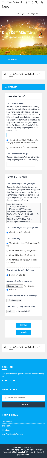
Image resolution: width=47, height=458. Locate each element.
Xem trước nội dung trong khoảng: (21, 306)
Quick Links (12, 60)
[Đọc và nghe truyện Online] (23, 221)
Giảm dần (13, 289)
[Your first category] (23, 204)
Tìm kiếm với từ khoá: (16, 103)
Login (22, 13)
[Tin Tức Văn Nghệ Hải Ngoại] (23, 211)
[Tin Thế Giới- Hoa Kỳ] (23, 207)
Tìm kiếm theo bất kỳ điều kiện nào (23, 147)
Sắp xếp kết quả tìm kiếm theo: (20, 281)
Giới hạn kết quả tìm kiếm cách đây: (22, 296)
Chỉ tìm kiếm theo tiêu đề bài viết (22, 255)
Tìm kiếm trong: (13, 239)
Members (6, 430)
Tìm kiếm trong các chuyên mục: (21, 184)
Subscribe (23, 405)
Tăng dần (30, 286)
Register (34, 13)
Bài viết (12, 275)
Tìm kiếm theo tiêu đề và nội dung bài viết (23, 244)
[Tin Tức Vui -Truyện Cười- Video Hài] (23, 214)
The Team (6, 426)
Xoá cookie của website (12, 434)
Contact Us (7, 421)
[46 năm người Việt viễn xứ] (23, 209)
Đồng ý (12, 232)
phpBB (24, 452)
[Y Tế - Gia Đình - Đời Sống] (23, 216)
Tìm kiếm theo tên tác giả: (18, 154)
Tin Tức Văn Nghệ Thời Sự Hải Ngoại (23, 4)
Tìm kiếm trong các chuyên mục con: (22, 228)
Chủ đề (22, 275)
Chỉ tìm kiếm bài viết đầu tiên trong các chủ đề (22, 261)
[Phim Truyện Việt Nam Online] (23, 219)
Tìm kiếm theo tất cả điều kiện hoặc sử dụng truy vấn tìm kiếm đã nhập (22, 141)
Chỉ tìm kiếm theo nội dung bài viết (23, 250)
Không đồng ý (24, 232)
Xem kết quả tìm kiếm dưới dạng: (21, 270)
